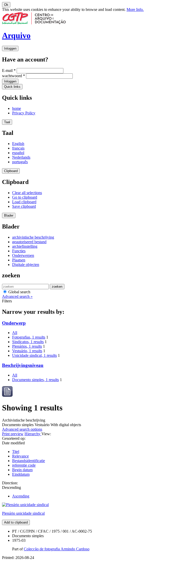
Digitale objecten (25, 264)
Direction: (10, 483)
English (18, 143)
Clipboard (11, 171)
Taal (7, 122)
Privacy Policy (23, 113)
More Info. (135, 9)
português (20, 162)
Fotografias (28, 337)
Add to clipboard (16, 522)
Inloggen (10, 48)
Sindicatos (28, 342)
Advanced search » (17, 296)
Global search (18, 292)
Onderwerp (14, 323)
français (18, 148)
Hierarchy (33, 434)
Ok (6, 5)
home (16, 108)
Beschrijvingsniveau (22, 365)
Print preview (12, 434)
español (18, 153)
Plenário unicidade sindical (23, 513)
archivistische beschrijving (33, 237)
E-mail (9, 70)
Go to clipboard (24, 197)
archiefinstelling (24, 246)
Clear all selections (27, 193)
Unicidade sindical (34, 355)
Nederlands (21, 157)
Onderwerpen (23, 255)
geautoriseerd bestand (29, 242)
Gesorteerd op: (14, 438)
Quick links (12, 87)
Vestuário (27, 351)
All (14, 332)
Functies (19, 251)
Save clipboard (24, 206)
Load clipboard (24, 202)
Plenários (27, 346)
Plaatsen (18, 260)
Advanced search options (22, 429)
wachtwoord (13, 76)
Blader (8, 215)
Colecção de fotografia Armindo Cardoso (56, 549)
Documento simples (35, 380)
